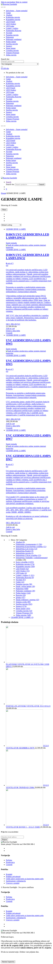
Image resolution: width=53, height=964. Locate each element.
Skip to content (21, 2)
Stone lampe (11, 48)
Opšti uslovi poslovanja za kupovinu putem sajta (25, 879)
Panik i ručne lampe (25, 586)
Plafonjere (10, 37)
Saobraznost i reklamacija (16, 881)
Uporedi (9, 333)
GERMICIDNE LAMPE (16, 229)
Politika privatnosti (13, 876)
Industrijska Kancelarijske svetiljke (31, 547)
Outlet (8, 13)
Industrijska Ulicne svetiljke (28, 555)
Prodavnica (10, 862)
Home (3, 193)
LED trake (10, 26)
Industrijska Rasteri (24, 551)
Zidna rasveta (11, 55)
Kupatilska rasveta (13, 19)
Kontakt (9, 874)
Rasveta (21, 595)
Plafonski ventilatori (13, 39)
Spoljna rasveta (12, 44)
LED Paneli (10, 22)
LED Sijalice (11, 24)
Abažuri (9, 15)
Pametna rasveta (12, 35)
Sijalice (20, 597)
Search (8, 182)
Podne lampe (11, 42)
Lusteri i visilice (12, 28)
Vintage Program (12, 53)
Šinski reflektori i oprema (27, 600)
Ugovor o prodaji (12, 883)
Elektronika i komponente (29, 544)
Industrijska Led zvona (26, 549)
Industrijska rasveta (24, 553)
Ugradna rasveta (12, 50)
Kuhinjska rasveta (13, 17)
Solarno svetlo (23, 602)
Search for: (5, 59)
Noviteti (9, 33)
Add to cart (10, 328)
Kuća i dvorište (25, 562)
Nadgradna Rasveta (13, 31)
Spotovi (9, 46)
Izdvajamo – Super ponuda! (16, 11)
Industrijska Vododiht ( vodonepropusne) (32, 558)
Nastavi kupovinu (8, 962)
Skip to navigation (8, 2)
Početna (9, 860)
